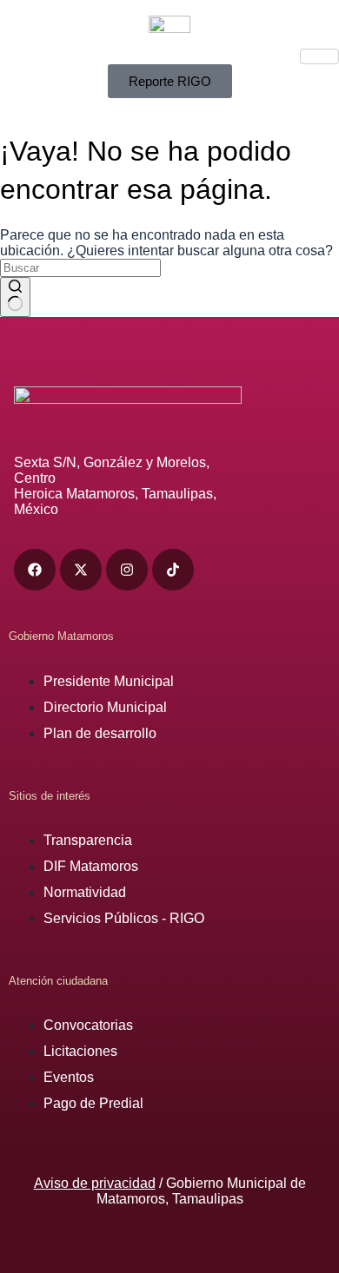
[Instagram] (127, 569)
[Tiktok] (173, 569)
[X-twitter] (81, 569)
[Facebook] (35, 569)
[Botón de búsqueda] (15, 297)
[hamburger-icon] (319, 56)
